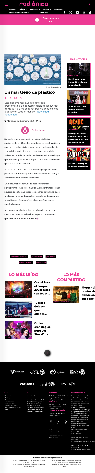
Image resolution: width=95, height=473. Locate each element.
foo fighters (73, 129)
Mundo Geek (33, 9)
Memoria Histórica (13, 317)
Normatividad (9, 402)
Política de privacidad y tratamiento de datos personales (57, 432)
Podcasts (57, 9)
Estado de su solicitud (34, 410)
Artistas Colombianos (62, 301)
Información (37, 257)
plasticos (51, 257)
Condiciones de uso (56, 436)
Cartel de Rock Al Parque (16, 296)
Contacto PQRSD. (81, 414)
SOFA (71, 102)
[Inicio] (34, 3)
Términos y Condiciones (35, 412)
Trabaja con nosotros (34, 398)
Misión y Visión (9, 398)
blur (70, 159)
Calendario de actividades (36, 400)
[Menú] (6, 4)
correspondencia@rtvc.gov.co (82, 410)
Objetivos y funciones (11, 400)
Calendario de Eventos (18, 12)
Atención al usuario (33, 396)
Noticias (12, 9)
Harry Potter (73, 75)
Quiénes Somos (9, 396)
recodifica (42, 262)
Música (22, 9)
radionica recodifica (19, 257)
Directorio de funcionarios (35, 408)
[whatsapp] (15, 98)
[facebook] (5, 98)
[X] (10, 98)
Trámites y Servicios (33, 406)
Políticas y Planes (10, 404)
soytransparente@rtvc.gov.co (81, 449)
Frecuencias (43, 12)
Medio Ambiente (26, 262)
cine (9, 337)
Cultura (46, 9)
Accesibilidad (54, 438)
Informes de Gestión (11, 406)
